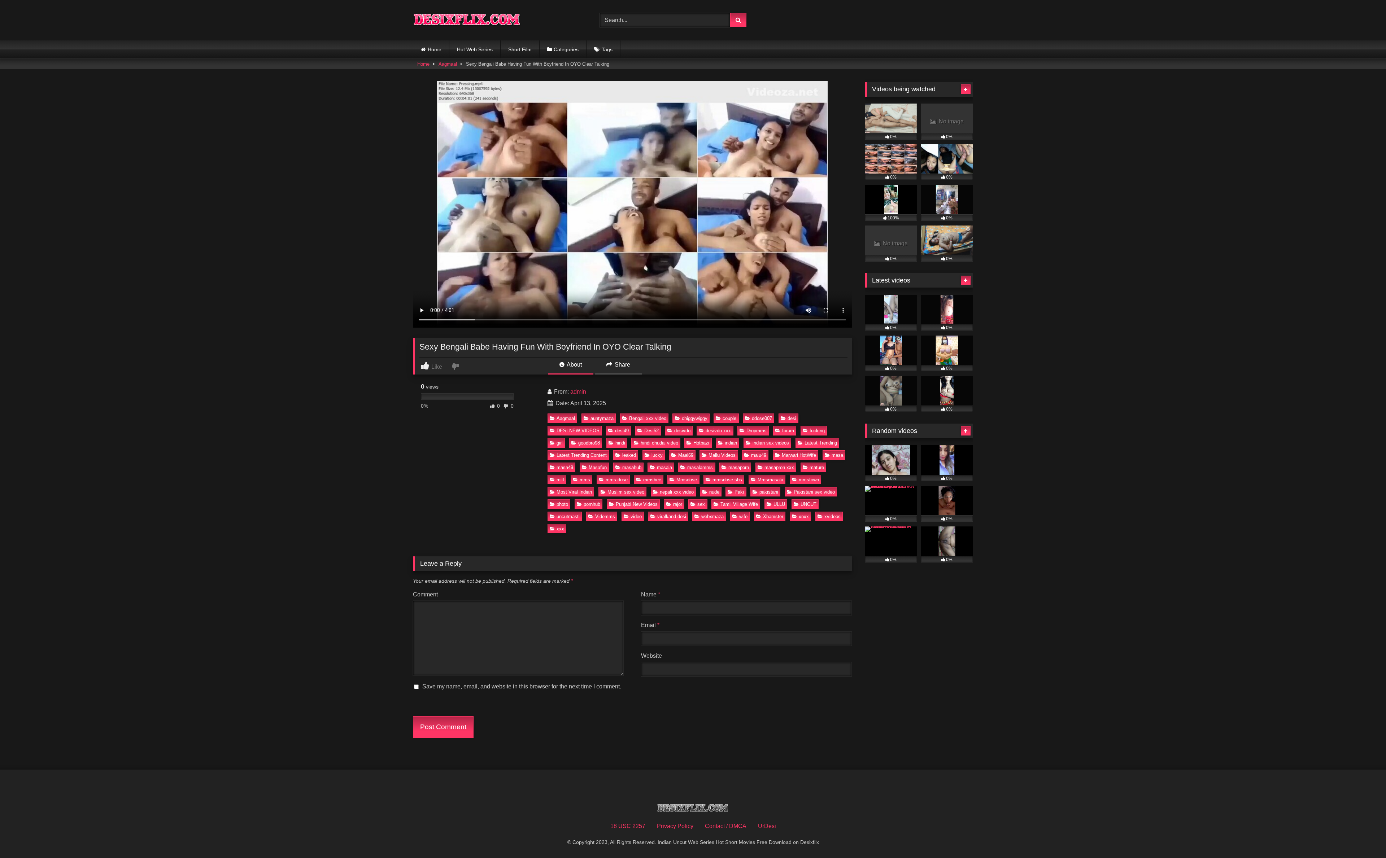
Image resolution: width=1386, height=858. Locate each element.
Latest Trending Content (582, 455)
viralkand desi (671, 516)
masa (837, 455)
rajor (677, 504)
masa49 (565, 467)
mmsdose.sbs (727, 479)
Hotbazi (701, 443)
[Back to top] (1364, 836)
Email (650, 625)
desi (792, 418)
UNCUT (808, 504)
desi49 (622, 430)
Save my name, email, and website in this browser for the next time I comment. (521, 686)
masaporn (738, 467)
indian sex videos (771, 443)
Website (651, 656)
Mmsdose (686, 479)
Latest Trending (821, 443)
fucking (817, 430)
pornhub (592, 504)
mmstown (809, 479)
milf (560, 479)
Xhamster (773, 516)
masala (664, 467)
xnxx (804, 516)
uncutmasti (568, 516)
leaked (629, 455)
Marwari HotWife (799, 455)
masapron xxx (779, 467)
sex (701, 504)
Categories (566, 49)
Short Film (520, 49)
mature (817, 467)
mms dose (617, 479)
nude (714, 492)
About (574, 365)
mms (585, 479)
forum (788, 430)
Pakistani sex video (814, 492)
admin (578, 392)
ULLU (779, 504)
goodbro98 (589, 443)
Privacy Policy (675, 826)
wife (743, 516)
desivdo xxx (718, 430)
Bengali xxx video (647, 418)
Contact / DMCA (725, 826)
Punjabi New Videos (637, 504)
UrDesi (767, 826)
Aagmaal (448, 64)
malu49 (758, 455)
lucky (657, 455)
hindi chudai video (659, 443)
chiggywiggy (694, 418)
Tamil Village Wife (739, 504)
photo (562, 504)
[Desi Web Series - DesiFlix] (467, 20)
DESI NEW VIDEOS (578, 430)
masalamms (700, 467)
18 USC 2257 (627, 826)
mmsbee (652, 479)
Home (434, 49)
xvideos (832, 516)
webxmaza (712, 516)
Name (650, 594)
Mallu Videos (722, 455)
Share (621, 365)
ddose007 (762, 418)
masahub (631, 467)
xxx (560, 528)
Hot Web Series (475, 49)
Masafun (598, 467)
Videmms (605, 516)
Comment (425, 594)
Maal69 (685, 455)
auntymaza (602, 418)
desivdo (682, 430)
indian (731, 443)
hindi (620, 443)
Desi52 (651, 430)
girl (560, 443)
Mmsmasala (770, 479)
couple (729, 418)
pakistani (768, 492)
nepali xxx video (677, 492)
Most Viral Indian (574, 492)
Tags (607, 49)
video (636, 516)
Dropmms (756, 430)
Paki (739, 492)
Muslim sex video (625, 492)
